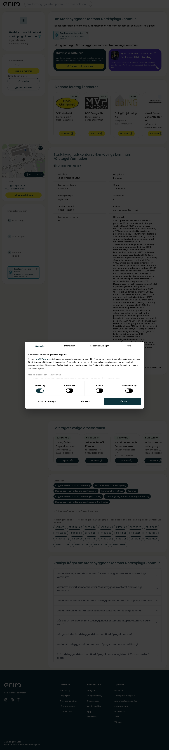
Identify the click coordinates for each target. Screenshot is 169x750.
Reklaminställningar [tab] (99, 345)
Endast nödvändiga (46, 401)
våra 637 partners (43, 359)
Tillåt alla (122, 401)
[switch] (69, 391)
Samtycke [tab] (39, 346)
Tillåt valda (84, 401)
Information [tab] (69, 345)
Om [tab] (129, 345)
